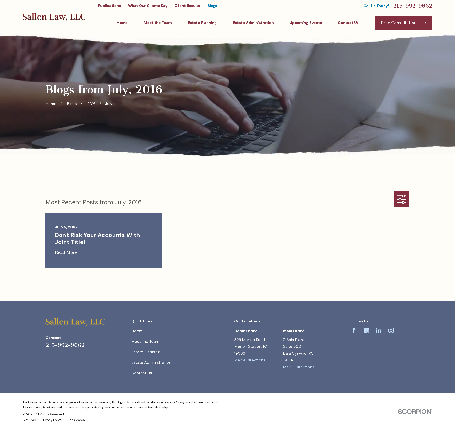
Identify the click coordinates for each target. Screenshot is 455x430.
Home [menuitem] (122, 22)
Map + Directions (249, 360)
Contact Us (141, 372)
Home (136, 331)
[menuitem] (29, 420)
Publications (109, 5)
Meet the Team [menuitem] (158, 22)
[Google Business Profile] (366, 330)
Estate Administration (151, 362)
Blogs (212, 5)
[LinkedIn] (378, 330)
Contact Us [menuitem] (348, 22)
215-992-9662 (412, 5)
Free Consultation (399, 22)
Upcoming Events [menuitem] (306, 22)
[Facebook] (354, 330)
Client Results (187, 5)
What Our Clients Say (148, 5)
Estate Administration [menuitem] (253, 22)
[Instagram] (391, 330)
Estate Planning (145, 351)
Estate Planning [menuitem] (202, 22)
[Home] (54, 17)
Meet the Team (145, 341)
